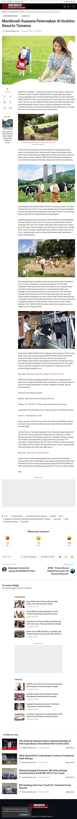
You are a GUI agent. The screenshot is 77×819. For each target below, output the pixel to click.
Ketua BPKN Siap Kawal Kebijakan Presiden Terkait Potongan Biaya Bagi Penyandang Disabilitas (42, 614)
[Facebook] (64, 1)
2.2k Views (38, 31)
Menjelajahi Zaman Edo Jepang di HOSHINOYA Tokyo (45, 374)
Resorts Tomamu (11, 522)
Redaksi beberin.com (12, 31)
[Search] (68, 6)
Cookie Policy (25, 811)
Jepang (53, 516)
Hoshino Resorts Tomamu (37, 516)
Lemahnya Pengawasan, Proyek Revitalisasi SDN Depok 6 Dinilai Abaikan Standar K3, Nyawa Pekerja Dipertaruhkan (44, 716)
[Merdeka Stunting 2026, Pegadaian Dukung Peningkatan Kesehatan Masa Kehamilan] (19, 696)
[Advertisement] (38, 493)
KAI (61, 516)
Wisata (26, 16)
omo (66, 519)
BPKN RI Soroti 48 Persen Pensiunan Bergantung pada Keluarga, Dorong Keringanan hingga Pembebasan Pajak (44, 686)
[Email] (10, 108)
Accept (24, 815)
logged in (14, 588)
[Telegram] (4, 108)
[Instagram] (71, 1)
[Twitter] (67, 1)
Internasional (11, 16)
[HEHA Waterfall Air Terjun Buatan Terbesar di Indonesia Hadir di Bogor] (9, 759)
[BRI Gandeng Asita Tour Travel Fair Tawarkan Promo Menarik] (9, 788)
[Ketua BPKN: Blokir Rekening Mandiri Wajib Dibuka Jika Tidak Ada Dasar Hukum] (19, 604)
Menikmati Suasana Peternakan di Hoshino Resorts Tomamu (28, 519)
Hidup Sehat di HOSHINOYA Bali (37, 453)
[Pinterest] (69, 1)
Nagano (58, 519)
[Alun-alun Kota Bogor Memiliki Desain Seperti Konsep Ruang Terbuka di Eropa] (7, 124)
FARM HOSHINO (17, 516)
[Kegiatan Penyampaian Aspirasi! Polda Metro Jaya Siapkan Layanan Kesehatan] (19, 706)
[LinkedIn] (74, 1)
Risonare (24, 522)
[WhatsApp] (10, 102)
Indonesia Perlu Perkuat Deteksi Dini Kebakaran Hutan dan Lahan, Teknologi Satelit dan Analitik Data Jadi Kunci (43, 624)
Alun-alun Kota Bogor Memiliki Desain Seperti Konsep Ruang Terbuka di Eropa (7, 137)
